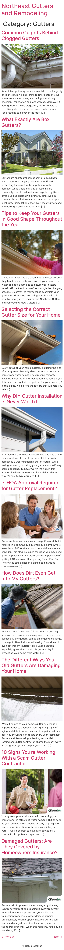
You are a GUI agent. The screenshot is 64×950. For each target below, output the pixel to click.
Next (58, 936)
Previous (7, 936)
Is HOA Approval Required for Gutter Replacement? (30, 485)
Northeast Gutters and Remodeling (27, 9)
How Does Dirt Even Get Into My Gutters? (28, 575)
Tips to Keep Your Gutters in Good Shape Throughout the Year (31, 219)
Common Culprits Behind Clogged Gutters (29, 35)
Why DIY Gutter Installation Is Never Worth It (32, 398)
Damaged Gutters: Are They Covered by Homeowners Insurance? (29, 846)
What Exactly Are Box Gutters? (25, 122)
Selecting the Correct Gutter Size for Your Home (31, 312)
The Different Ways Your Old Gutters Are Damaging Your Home (31, 665)
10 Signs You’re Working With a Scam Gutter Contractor (28, 757)
